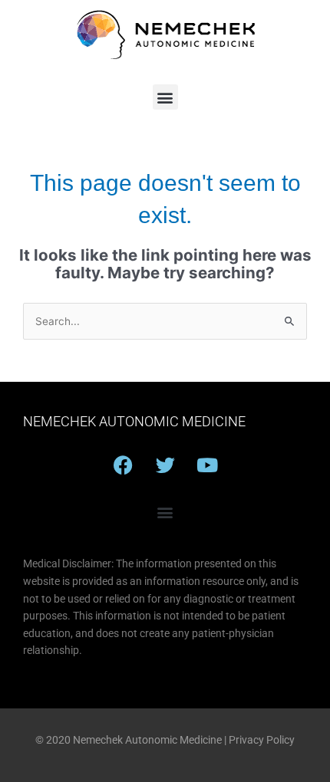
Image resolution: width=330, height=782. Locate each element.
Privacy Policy (262, 740)
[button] (165, 97)
